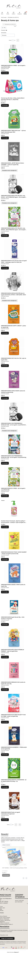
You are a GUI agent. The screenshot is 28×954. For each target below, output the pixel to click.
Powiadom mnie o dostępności (9, 170)
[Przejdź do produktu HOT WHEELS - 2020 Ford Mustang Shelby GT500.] (14, 856)
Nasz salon (2, 907)
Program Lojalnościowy (5, 920)
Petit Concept (3, 17)
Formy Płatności (3, 916)
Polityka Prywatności (4, 923)
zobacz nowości (6, 844)
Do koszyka (5, 72)
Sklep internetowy (12, 952)
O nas (1, 906)
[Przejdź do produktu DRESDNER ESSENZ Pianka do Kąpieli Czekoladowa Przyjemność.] (14, 801)
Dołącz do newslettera (7, 938)
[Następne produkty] (15, 824)
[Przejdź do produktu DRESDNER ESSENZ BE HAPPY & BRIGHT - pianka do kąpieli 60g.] (14, 314)
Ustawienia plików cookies (6, 924)
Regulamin (2, 921)
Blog (1, 909)
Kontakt (1, 910)
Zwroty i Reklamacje (4, 918)
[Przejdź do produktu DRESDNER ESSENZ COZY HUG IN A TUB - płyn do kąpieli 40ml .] (14, 347)
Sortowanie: (3, 32)
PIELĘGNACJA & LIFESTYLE (13, 17)
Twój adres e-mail (4, 935)
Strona (10, 40)
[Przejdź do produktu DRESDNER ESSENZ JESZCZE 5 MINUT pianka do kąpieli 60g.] (14, 573)
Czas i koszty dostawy (5, 917)
